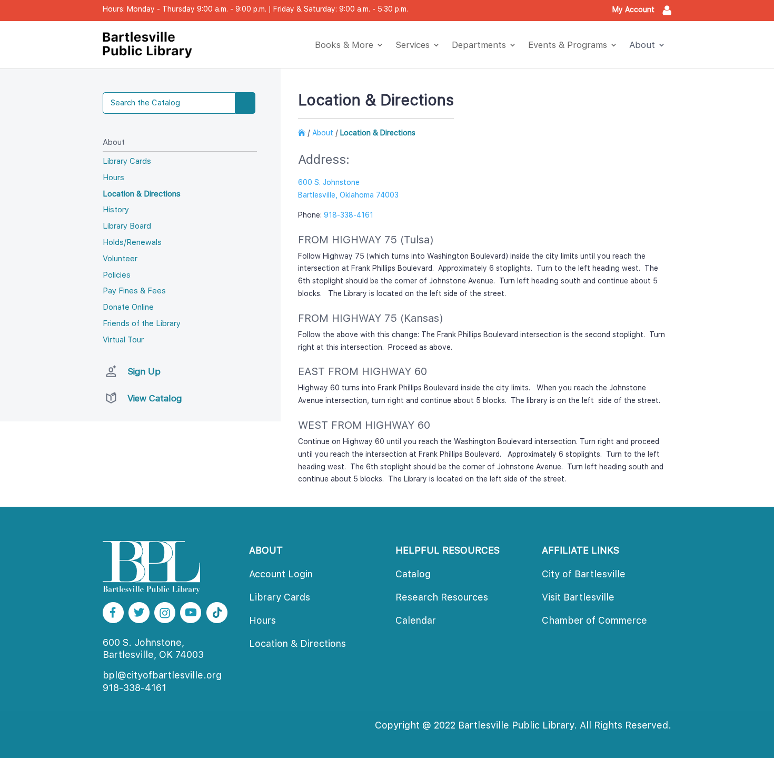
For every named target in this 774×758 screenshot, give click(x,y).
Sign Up (144, 371)
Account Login (281, 573)
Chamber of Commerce (594, 620)
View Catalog (154, 398)
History (116, 209)
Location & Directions (142, 194)
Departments (479, 45)
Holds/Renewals (132, 242)
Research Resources (441, 597)
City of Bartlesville (584, 573)
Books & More (344, 45)
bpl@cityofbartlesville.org (162, 675)
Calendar (415, 620)
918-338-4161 (134, 687)
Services (412, 45)
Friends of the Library (142, 323)
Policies (117, 275)
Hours (113, 177)
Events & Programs (567, 45)
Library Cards (127, 161)
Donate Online (128, 307)
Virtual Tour (123, 339)
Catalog (413, 573)
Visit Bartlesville (578, 597)
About (642, 45)
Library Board (127, 226)
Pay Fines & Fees (134, 291)
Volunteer (120, 258)
